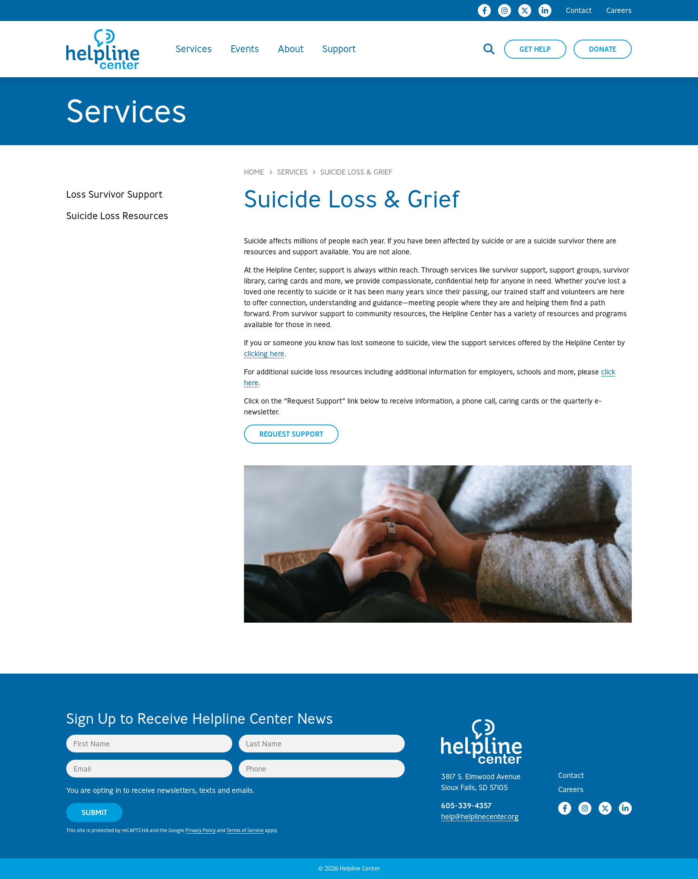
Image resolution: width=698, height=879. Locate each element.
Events (245, 49)
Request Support (291, 434)
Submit (94, 812)
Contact (579, 10)
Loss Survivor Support (114, 194)
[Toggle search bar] (489, 49)
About (291, 49)
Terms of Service (245, 830)
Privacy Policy (200, 830)
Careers (619, 10)
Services (194, 49)
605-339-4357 (466, 805)
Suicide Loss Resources (117, 216)
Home (254, 171)
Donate (602, 49)
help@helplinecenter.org (480, 816)
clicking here (264, 353)
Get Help (535, 49)
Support (339, 49)
